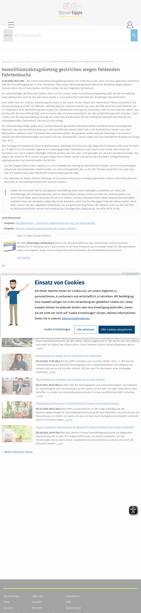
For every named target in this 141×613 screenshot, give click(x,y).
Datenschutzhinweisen (76, 318)
